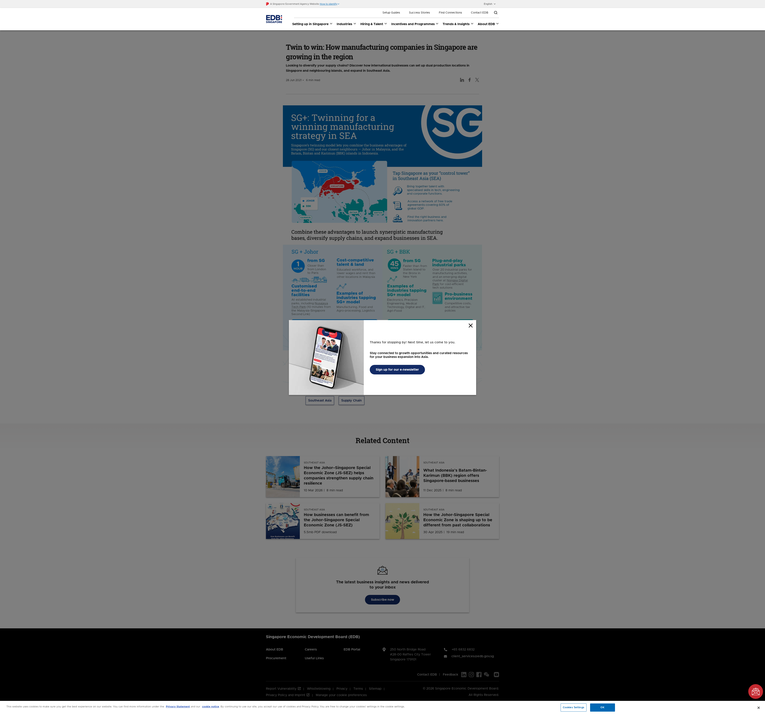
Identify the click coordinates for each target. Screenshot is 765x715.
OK (602, 707)
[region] (382, 708)
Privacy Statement (178, 706)
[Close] (758, 707)
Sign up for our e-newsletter (397, 369)
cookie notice (210, 706)
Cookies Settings (573, 707)
